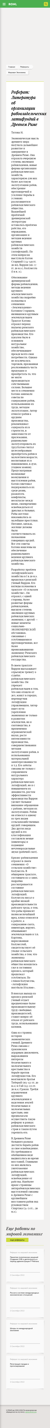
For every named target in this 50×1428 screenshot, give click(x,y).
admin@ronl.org (31, 1412)
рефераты (24, 67)
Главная (11, 67)
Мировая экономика (17, 72)
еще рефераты (17, 1240)
